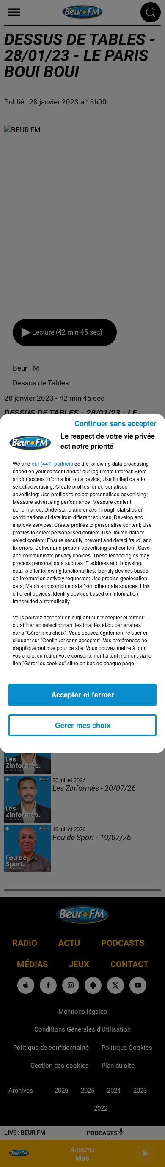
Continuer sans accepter (115, 423)
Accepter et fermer (82, 694)
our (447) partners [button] (52, 463)
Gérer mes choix (82, 725)
